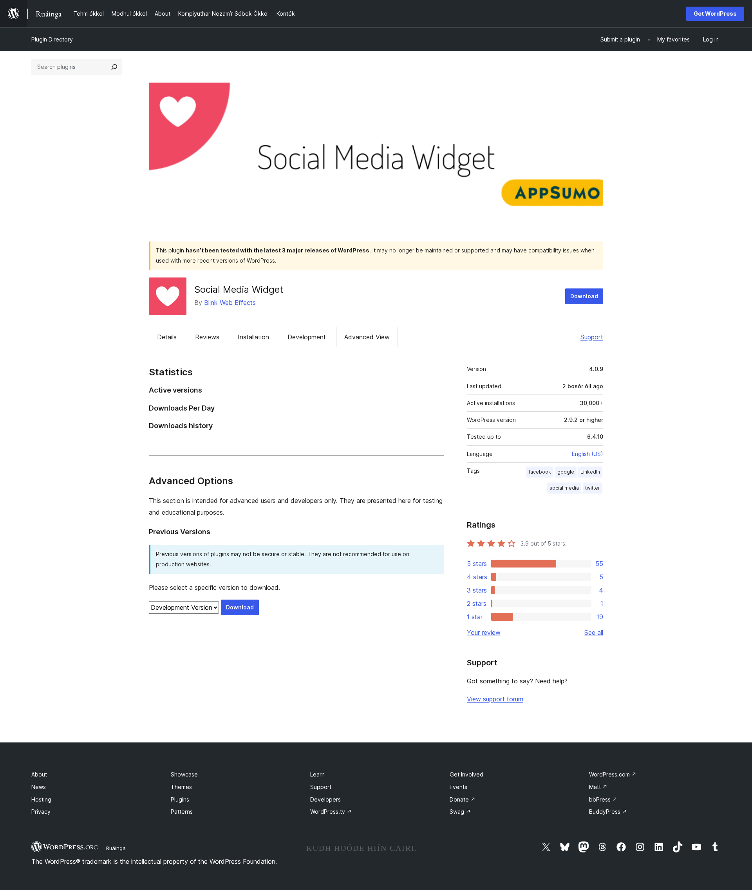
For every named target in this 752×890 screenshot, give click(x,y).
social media (564, 488)
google (565, 472)
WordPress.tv (331, 811)
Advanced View (367, 337)
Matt (598, 787)
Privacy (41, 811)
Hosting (41, 799)
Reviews (207, 337)
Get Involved (466, 774)
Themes (181, 787)
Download (584, 296)
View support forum (495, 699)
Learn (317, 774)
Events (458, 787)
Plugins (180, 799)
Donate (462, 799)
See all (593, 632)
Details (167, 337)
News (38, 787)
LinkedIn (590, 472)
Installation (253, 337)
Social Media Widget (238, 289)
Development (306, 337)
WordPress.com (612, 774)
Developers (325, 799)
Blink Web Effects (230, 302)
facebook (540, 472)
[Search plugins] (114, 67)
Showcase (184, 774)
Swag (460, 811)
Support (591, 337)
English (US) (587, 453)
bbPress (603, 799)
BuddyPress (608, 811)
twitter (592, 488)
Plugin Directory (52, 39)
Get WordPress (715, 13)
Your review (484, 632)
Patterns (182, 811)
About (39, 774)
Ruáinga (116, 848)
